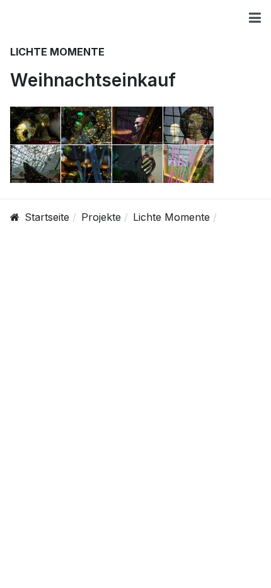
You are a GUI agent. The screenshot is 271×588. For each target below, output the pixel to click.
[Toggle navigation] (255, 18)
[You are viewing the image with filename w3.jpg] (137, 125)
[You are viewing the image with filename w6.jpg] (86, 164)
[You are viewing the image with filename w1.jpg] (35, 125)
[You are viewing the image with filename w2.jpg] (86, 125)
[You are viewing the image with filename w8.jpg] (188, 164)
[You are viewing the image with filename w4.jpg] (188, 125)
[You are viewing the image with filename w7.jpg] (137, 164)
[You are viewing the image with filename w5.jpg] (35, 164)
